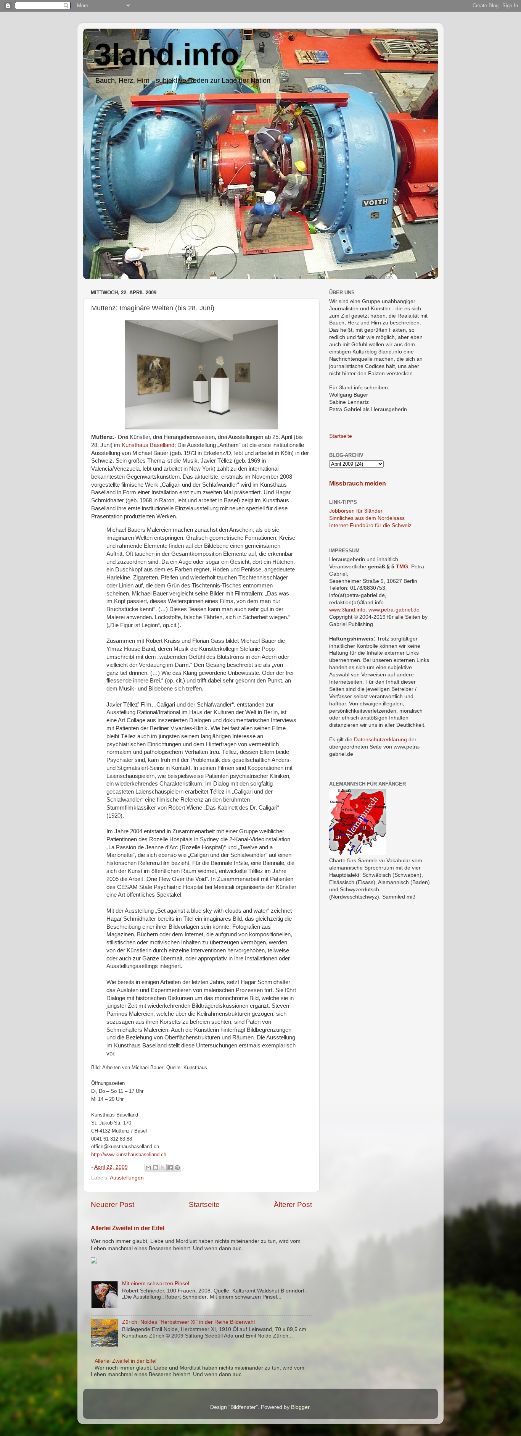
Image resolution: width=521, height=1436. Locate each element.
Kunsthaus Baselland (148, 445)
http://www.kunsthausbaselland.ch (128, 1154)
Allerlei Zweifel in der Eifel (127, 1228)
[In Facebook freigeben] (170, 1167)
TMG (402, 567)
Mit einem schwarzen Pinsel (155, 1283)
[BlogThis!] (155, 1167)
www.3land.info (347, 610)
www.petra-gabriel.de (394, 610)
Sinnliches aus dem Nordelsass (367, 518)
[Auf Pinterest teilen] (177, 1167)
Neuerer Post (112, 1204)
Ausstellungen (127, 1178)
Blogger (300, 1407)
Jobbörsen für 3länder (356, 511)
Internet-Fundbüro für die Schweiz (370, 525)
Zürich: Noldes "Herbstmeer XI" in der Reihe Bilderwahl (188, 1322)
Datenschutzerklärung (380, 739)
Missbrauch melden (357, 483)
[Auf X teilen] (163, 1167)
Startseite (204, 1204)
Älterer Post (293, 1204)
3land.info (167, 54)
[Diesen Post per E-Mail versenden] (148, 1167)
